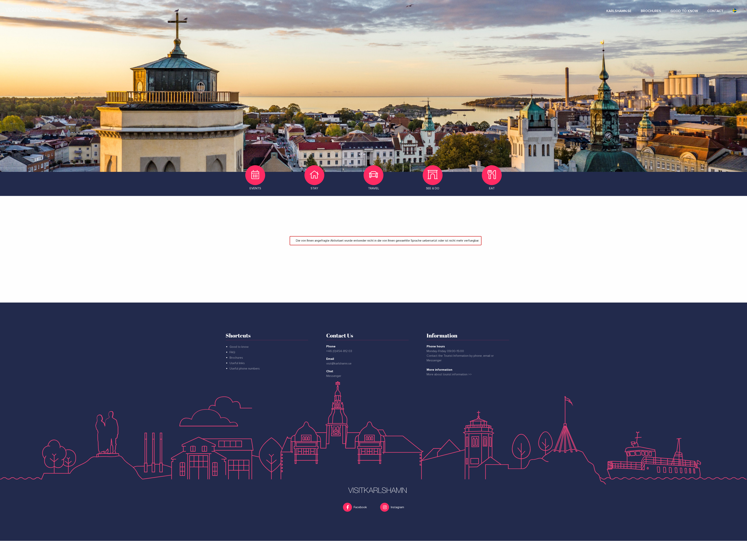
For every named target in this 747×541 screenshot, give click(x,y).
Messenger (333, 376)
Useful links (237, 363)
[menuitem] (619, 10)
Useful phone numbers (245, 369)
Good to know (239, 347)
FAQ (232, 352)
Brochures (236, 358)
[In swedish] (734, 10)
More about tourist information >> (449, 374)
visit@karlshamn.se (339, 363)
